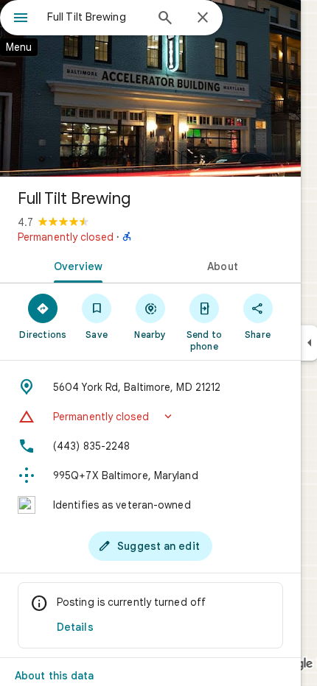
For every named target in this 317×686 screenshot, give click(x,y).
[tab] (75, 265)
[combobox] (95, 17)
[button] (150, 416)
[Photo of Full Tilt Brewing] (150, 88)
